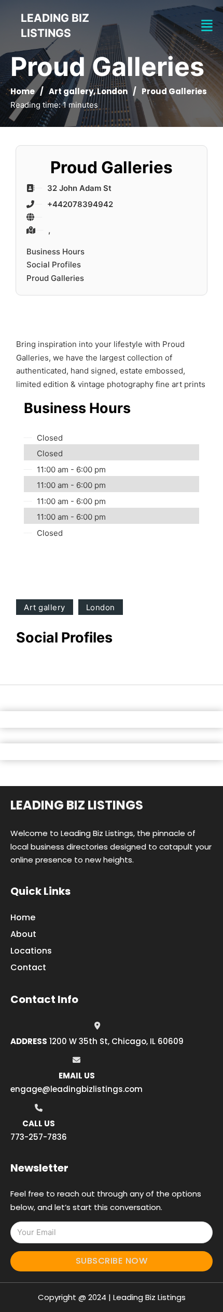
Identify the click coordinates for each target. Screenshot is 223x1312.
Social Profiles (53, 264)
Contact (28, 967)
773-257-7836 (38, 1136)
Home (22, 91)
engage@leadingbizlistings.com (76, 1089)
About (23, 934)
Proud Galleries (55, 278)
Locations (31, 951)
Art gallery (71, 91)
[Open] (207, 25)
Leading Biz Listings (76, 805)
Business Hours (55, 251)
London (112, 91)
